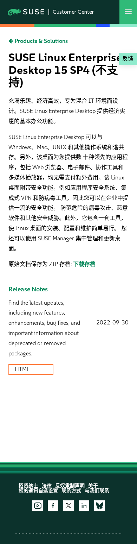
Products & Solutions (40, 41)
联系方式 (71, 491)
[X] (68, 505)
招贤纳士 (28, 486)
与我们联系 (97, 491)
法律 (47, 486)
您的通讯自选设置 (38, 491)
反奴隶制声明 (70, 486)
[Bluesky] (99, 505)
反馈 (127, 58)
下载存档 (84, 264)
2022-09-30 (112, 322)
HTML (23, 369)
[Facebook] (53, 505)
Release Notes (28, 289)
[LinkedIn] (84, 505)
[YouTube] (37, 505)
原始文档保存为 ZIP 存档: (40, 264)
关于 (93, 486)
